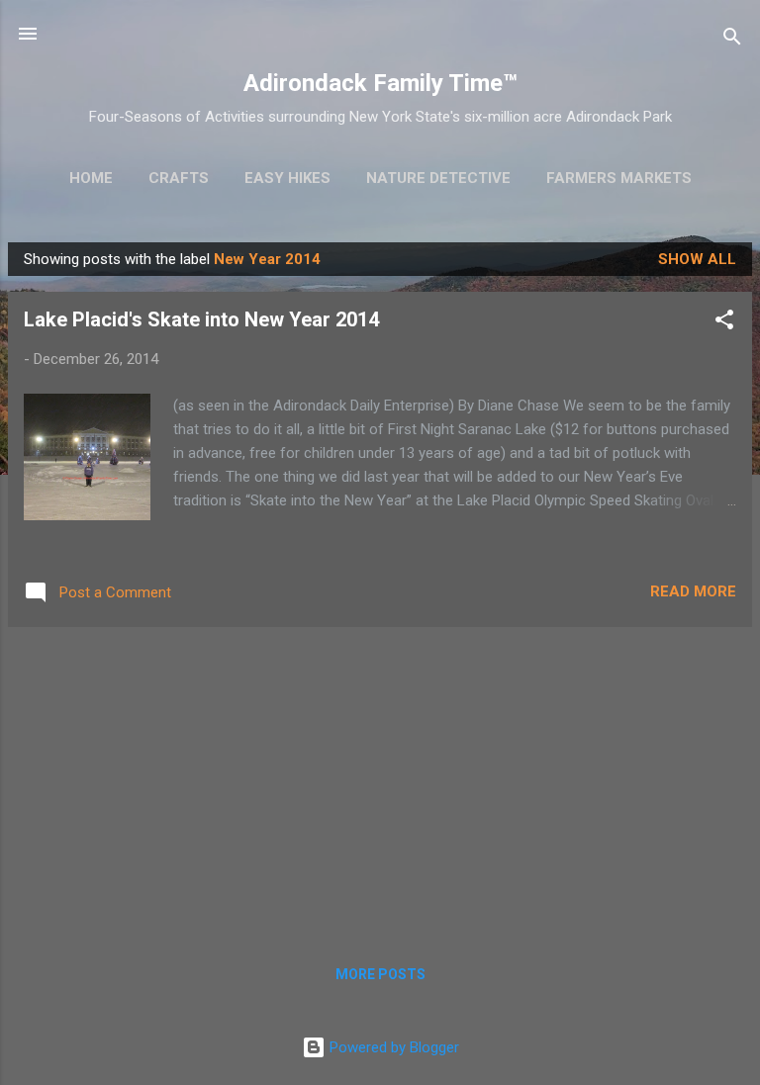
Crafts (178, 178)
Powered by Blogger (392, 1047)
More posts (380, 974)
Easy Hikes (287, 178)
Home (91, 178)
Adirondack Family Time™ (380, 83)
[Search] (732, 40)
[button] (724, 323)
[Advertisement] (380, 781)
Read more (693, 591)
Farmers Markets (619, 178)
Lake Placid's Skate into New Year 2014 (201, 319)
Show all (697, 259)
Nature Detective (438, 178)
